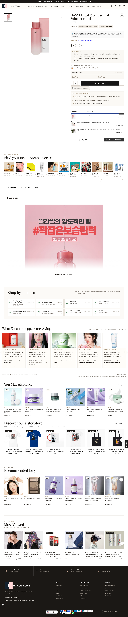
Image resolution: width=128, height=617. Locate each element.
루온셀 (5, 496)
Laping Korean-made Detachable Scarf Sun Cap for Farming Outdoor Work (33, 554)
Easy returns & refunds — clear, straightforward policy (89, 103)
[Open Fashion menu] (74, 6)
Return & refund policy (85, 590)
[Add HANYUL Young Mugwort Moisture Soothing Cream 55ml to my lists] (119, 403)
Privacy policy (108, 593)
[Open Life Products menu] (84, 6)
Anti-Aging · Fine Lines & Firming (88, 26)
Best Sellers (39, 6)
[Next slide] (125, 352)
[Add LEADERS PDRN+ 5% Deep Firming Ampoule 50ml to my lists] (76, 493)
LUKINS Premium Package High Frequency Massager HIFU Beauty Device (12, 554)
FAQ (81, 595)
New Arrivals (30, 6)
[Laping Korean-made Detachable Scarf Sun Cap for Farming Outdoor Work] (33, 540)
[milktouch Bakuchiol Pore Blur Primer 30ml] (114, 485)
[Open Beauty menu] (59, 6)
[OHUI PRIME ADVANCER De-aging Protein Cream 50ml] (55, 397)
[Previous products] (7, 480)
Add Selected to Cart (114, 139)
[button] (11, 403)
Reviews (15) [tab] (25, 187)
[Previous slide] (2, 352)
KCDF (106, 550)
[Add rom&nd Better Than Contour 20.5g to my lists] (36, 493)
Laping (26, 550)
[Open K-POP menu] (66, 6)
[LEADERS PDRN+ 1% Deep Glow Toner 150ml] (54, 485)
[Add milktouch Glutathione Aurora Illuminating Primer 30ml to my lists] (96, 493)
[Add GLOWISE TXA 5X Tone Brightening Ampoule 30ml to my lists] (76, 547)
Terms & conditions (109, 590)
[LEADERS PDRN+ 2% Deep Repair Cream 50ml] (34, 397)
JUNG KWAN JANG (49, 550)
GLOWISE (67, 550)
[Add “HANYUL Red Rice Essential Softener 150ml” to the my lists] (121, 83)
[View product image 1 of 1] (8, 17)
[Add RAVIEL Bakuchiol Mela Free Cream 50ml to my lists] (98, 403)
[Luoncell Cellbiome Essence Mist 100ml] (13, 485)
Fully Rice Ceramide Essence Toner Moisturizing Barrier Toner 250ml (93, 122)
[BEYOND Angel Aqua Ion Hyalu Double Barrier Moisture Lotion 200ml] (13, 397)
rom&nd (26, 496)
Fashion (70, 6)
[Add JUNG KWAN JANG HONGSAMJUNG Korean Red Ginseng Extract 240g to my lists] (56, 547)
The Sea (87, 550)
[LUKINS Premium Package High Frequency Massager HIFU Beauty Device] (13, 540)
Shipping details (84, 1)
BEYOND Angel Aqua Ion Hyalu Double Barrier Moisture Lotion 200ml (12, 411)
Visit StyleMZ (119, 424)
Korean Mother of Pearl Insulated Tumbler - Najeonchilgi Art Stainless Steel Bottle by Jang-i (114, 554)
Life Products (79, 6)
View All (120, 385)
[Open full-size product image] (61, 18)
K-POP (63, 6)
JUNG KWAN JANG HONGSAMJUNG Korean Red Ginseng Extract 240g (52, 554)
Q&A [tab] (36, 187)
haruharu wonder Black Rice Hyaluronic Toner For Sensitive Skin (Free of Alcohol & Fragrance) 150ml (99, 130)
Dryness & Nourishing (106, 26)
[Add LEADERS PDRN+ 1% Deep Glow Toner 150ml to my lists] (56, 493)
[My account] (116, 6)
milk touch (88, 496)
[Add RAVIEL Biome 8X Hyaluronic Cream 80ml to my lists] (77, 403)
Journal (99, 6)
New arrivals (59, 585)
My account (107, 595)
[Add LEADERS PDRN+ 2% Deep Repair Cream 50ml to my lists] (36, 403)
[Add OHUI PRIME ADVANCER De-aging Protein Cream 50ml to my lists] (57, 403)
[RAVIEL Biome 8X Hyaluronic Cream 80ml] (75, 397)
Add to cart (101, 83)
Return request (83, 588)
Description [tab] (11, 187)
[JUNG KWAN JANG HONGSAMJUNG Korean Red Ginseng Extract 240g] (54, 540)
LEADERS (27, 407)
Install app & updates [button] (111, 611)
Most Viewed (48, 6)
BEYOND (6, 407)
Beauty (56, 6)
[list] (64, 170)
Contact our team (11, 597)
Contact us (82, 598)
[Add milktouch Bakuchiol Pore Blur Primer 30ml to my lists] (117, 493)
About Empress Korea (110, 585)
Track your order (84, 585)
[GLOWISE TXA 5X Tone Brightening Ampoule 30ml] (74, 540)
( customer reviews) (85, 40)
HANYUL (73, 22)
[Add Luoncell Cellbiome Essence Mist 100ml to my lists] (15, 493)
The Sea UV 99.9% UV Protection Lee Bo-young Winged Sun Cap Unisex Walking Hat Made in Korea (94, 554)
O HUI (47, 407)
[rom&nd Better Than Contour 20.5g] (33, 485)
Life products (59, 595)
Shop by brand (59, 598)
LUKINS (6, 550)
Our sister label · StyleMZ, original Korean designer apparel (19, 600)
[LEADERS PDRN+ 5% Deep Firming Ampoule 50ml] (74, 485)
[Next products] (121, 480)
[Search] (112, 6)
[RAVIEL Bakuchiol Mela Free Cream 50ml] (96, 397)
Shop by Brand (91, 6)
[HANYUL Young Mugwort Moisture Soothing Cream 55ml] (117, 397)
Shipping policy (84, 593)
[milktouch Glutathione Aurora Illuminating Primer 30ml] (94, 485)
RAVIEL (68, 407)
